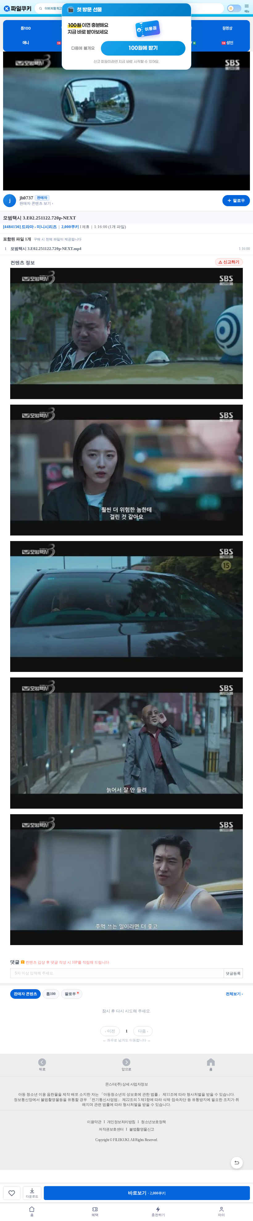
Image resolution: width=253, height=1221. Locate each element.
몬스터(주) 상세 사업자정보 (126, 1084)
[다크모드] (234, 8)
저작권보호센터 (111, 1129)
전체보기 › (234, 994)
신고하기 (231, 262)
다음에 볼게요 (83, 48)
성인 (227, 42)
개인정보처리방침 (121, 1122)
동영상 (227, 28)
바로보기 (147, 1192)
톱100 (26, 28)
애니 (26, 42)
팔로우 (70, 994)
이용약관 (94, 1122)
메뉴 (246, 11)
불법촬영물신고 (141, 1129)
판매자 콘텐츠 (25, 994)
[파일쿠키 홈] (17, 8)
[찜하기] (11, 1193)
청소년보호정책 (153, 1122)
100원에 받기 (143, 48)
